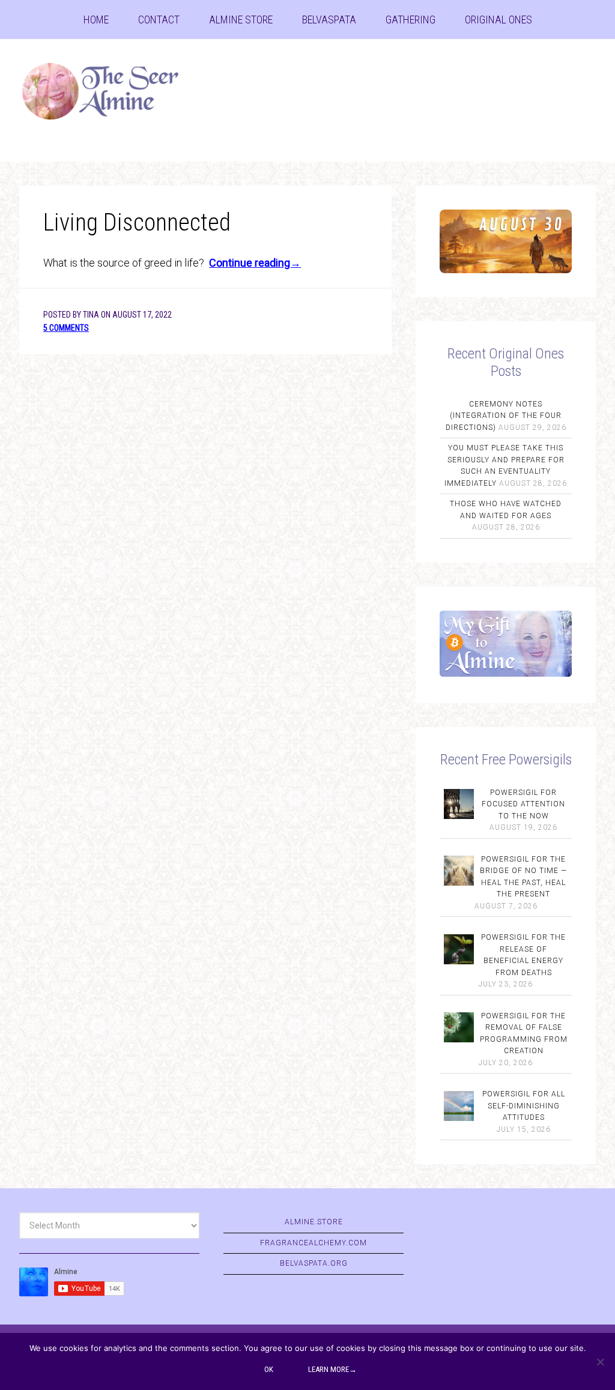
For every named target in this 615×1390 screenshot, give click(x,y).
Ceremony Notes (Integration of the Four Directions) (504, 416)
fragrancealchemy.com (313, 1243)
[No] (600, 1362)
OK (268, 1369)
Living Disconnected (137, 222)
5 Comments (66, 328)
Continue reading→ (255, 262)
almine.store (314, 1222)
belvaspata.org (314, 1263)
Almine (109, 93)
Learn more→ (332, 1369)
